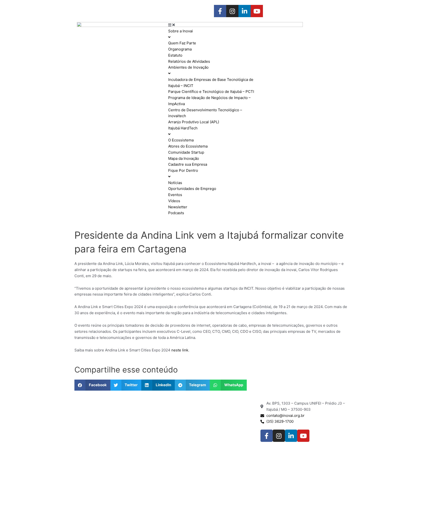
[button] (92, 385)
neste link (179, 350)
